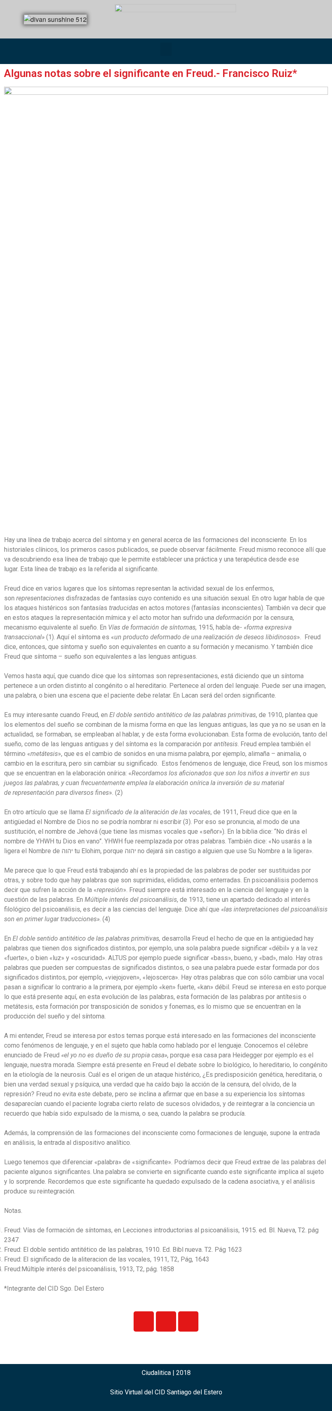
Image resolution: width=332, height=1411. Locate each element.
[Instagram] (166, 1321)
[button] (166, 49)
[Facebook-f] (144, 1321)
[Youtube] (188, 1321)
